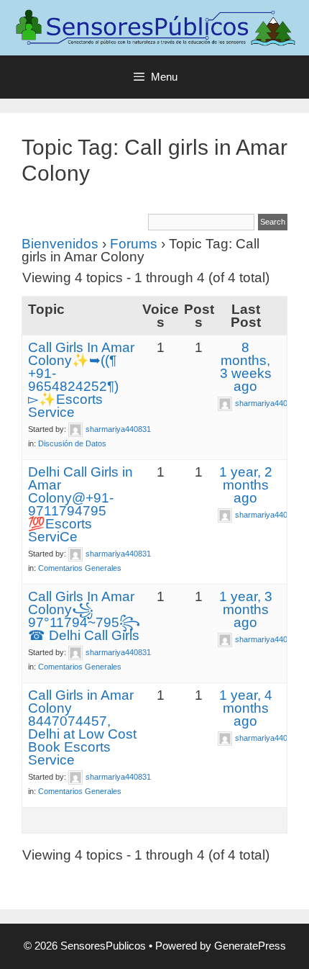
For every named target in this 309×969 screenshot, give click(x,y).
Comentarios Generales (79, 568)
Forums (133, 243)
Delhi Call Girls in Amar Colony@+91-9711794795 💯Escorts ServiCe (80, 504)
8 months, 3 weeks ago (246, 367)
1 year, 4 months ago (245, 708)
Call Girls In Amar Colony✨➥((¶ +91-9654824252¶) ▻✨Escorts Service (81, 380)
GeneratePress (250, 945)
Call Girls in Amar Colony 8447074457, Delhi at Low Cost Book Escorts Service (82, 727)
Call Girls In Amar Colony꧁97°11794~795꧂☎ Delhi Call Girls (84, 616)
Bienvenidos (60, 243)
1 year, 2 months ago (245, 484)
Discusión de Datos (72, 443)
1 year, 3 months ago (245, 609)
